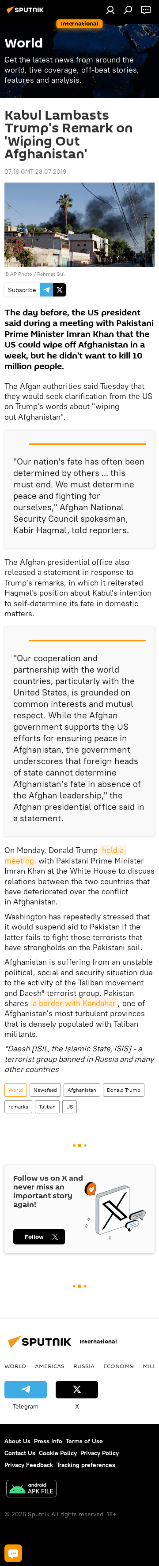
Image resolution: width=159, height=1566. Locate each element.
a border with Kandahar (74, 1003)
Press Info (48, 1441)
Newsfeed (45, 1090)
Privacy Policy (99, 1453)
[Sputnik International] (26, 13)
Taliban (47, 1106)
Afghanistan (82, 1090)
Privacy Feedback (28, 1465)
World (15, 1090)
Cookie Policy (58, 1453)
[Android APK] (31, 1490)
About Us (17, 1441)
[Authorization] (110, 9)
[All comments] (13, 1553)
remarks (18, 1106)
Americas (49, 1366)
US (69, 1106)
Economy (118, 1366)
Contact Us (19, 1453)
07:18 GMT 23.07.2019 (35, 172)
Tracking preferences (86, 1465)
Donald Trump (123, 1090)
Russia (84, 1366)
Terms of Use (84, 1441)
